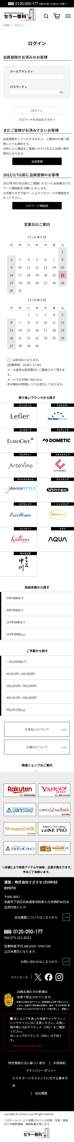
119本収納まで (15, 622)
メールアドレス (22, 71)
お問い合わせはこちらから (39, 961)
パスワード (19, 87)
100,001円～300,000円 (21, 686)
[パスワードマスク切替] (61, 92)
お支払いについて (37, 729)
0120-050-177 (28, 931)
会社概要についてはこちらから (36, 917)
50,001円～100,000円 (20, 674)
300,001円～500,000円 (21, 698)
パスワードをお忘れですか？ (37, 119)
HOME (6, 25)
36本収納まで (15, 610)
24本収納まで (15, 598)
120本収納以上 (15, 634)
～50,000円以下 (16, 662)
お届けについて (37, 747)
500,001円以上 (15, 710)
